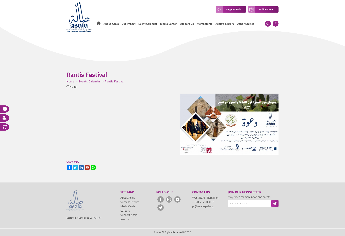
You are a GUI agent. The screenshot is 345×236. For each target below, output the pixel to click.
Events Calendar (90, 81)
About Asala (127, 197)
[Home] (99, 24)
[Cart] (4, 127)
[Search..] (268, 24)
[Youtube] (177, 199)
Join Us (124, 219)
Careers (125, 210)
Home (70, 81)
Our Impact (128, 23)
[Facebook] (160, 199)
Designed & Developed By (79, 218)
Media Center (168, 23)
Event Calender (147, 23)
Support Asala (128, 215)
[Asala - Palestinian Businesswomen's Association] (79, 17)
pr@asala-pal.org (202, 206)
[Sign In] (4, 109)
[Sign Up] (4, 118)
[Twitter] (160, 207)
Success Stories (129, 202)
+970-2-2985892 (203, 202)
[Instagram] (169, 199)
